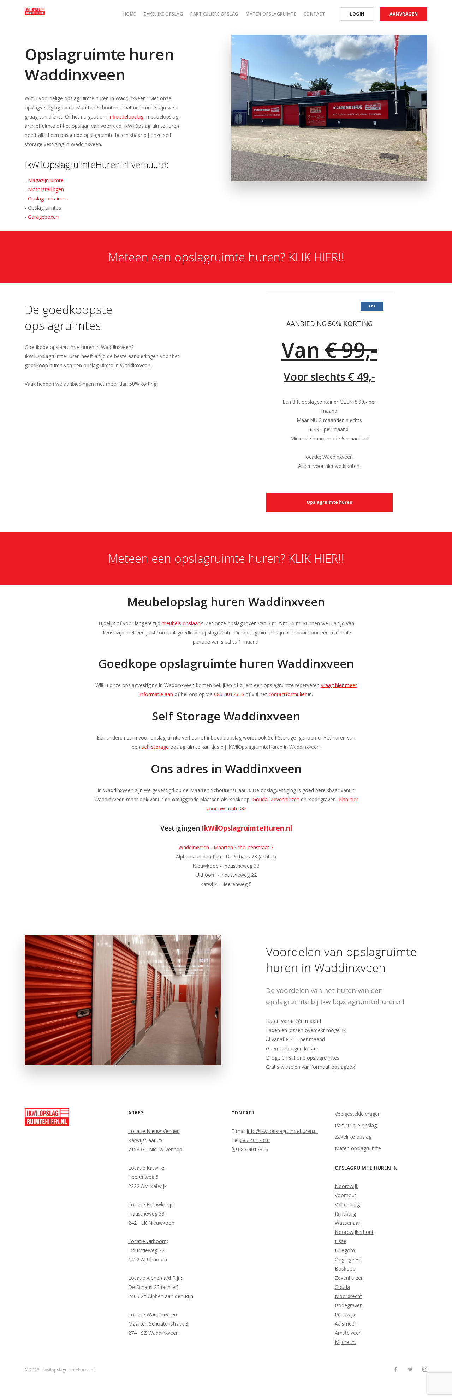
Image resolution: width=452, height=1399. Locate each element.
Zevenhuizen (284, 799)
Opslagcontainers (48, 198)
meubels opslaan (181, 623)
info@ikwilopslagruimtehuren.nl (282, 1131)
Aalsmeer (345, 1323)
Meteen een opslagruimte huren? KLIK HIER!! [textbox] (226, 257)
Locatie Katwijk (145, 1167)
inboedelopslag (126, 116)
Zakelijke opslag (163, 14)
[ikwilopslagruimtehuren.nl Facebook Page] (395, 1369)
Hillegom (345, 1250)
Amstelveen (348, 1332)
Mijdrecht (345, 1342)
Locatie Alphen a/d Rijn (154, 1277)
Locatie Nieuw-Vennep (154, 1131)
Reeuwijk (345, 1314)
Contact (314, 14)
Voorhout (345, 1195)
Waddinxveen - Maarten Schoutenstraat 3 (226, 847)
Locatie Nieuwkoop (150, 1204)
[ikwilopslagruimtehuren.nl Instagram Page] (424, 1369)
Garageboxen (43, 216)
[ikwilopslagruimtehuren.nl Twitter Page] (410, 1369)
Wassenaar (347, 1222)
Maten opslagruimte (271, 14)
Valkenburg (347, 1204)
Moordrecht (348, 1296)
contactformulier (287, 694)
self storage (155, 746)
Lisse (340, 1241)
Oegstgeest (348, 1259)
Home (129, 14)
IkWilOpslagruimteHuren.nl (247, 828)
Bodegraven (349, 1305)
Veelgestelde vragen (358, 1113)
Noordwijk (346, 1186)
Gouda (260, 799)
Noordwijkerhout (354, 1232)
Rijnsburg (345, 1213)
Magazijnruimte (46, 180)
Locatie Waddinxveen (152, 1314)
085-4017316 (229, 694)
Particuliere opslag (214, 14)
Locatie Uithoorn (147, 1241)
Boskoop (345, 1268)
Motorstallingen (46, 189)
